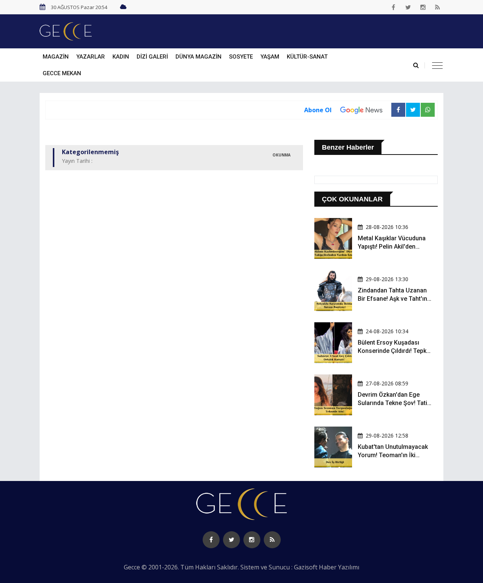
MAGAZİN (56, 56)
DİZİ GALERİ (152, 56)
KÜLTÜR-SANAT (307, 56)
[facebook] (393, 7)
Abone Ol (318, 110)
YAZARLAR (90, 56)
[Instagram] (423, 7)
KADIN (120, 56)
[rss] (437, 7)
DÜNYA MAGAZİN (198, 56)
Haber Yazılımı (339, 567)
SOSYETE (241, 56)
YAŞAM (269, 56)
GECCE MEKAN (62, 73)
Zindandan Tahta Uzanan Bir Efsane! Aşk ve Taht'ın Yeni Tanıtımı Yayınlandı (392, 299)
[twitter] (408, 7)
